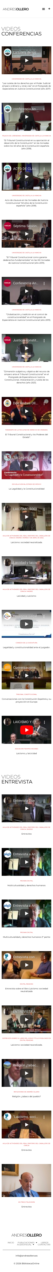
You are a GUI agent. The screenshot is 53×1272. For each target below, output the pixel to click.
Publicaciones (26, 1243)
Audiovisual (24, 1245)
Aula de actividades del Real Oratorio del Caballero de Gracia (26, 1144)
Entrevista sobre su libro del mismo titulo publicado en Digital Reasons (26, 1039)
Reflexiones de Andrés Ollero (26, 1092)
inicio (11, 1243)
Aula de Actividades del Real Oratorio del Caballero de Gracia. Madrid (26, 590)
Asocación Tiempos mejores (26, 749)
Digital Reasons (26, 984)
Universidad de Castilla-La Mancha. (26, 79)
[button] (43, 9)
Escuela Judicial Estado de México (26, 484)
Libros (44, 1243)
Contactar (44, 1245)
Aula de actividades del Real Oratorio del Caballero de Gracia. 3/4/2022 (26, 828)
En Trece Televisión (26, 1202)
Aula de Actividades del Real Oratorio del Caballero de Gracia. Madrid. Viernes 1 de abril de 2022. (26, 537)
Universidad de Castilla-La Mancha (26, 195)
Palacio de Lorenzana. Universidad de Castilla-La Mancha (26, 136)
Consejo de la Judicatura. (26, 643)
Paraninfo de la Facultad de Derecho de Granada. (26, 430)
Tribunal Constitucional (26, 694)
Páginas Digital (26, 881)
